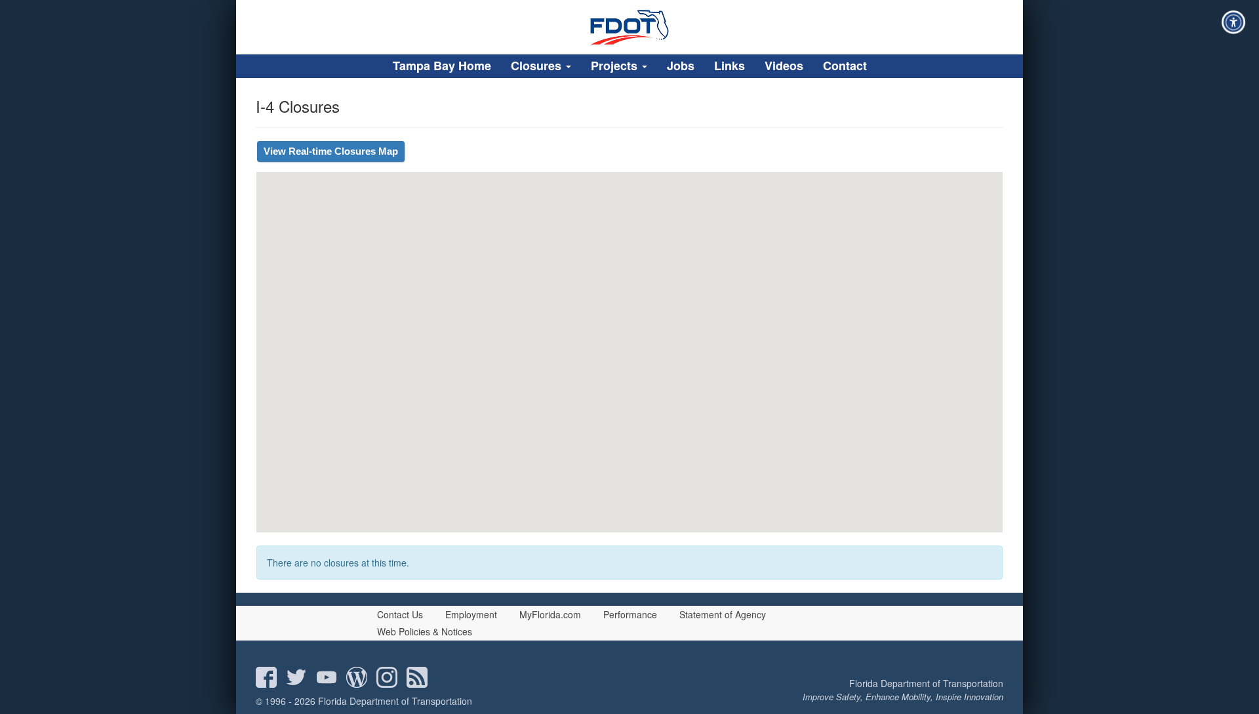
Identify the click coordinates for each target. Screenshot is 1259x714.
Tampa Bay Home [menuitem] (442, 65)
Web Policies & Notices (424, 631)
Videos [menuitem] (784, 65)
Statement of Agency (722, 614)
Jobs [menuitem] (680, 65)
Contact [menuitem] (845, 65)
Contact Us (400, 614)
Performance (630, 614)
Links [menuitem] (729, 65)
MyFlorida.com (550, 614)
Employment (471, 614)
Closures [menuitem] (538, 65)
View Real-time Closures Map (331, 151)
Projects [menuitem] (616, 65)
